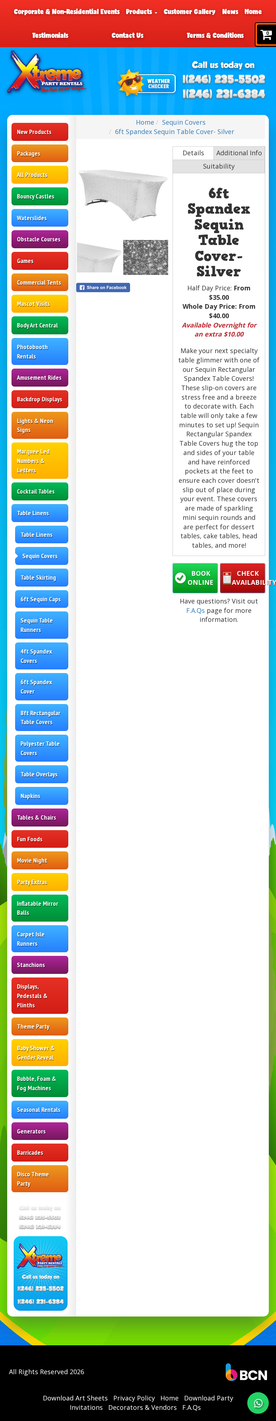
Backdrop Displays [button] (39, 399)
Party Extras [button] (32, 882)
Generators (31, 1131)
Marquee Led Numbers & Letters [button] (33, 460)
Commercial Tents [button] (39, 282)
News (230, 11)
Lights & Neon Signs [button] (35, 425)
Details (193, 152)
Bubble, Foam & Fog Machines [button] (36, 1083)
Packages (28, 153)
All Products (32, 174)
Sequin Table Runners (36, 625)
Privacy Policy (134, 1398)
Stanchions (31, 965)
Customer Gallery (190, 11)
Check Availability (248, 578)
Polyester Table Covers (40, 748)
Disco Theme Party (33, 1179)
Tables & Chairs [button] (36, 817)
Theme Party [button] (33, 1026)
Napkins (30, 796)
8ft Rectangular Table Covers (40, 717)
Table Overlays (39, 774)
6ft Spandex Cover (36, 686)
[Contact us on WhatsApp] (258, 1403)
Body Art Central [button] (37, 325)
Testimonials (50, 35)
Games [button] (25, 261)
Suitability (219, 166)
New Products (34, 132)
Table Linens (36, 534)
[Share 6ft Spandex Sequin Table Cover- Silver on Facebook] (122, 287)
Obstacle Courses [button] (38, 239)
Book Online (200, 578)
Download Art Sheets (75, 1398)
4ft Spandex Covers (36, 656)
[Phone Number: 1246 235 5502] (224, 79)
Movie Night (32, 860)
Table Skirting (38, 577)
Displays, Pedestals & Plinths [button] (32, 995)
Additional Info (239, 152)
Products (140, 11)
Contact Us (127, 35)
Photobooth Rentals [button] (32, 351)
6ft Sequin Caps (40, 599)
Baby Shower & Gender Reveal (36, 1052)
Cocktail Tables (36, 491)
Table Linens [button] (33, 513)
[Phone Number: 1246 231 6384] (224, 94)
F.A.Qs (195, 610)
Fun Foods (29, 839)
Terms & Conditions (215, 35)
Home (253, 11)
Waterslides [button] (32, 218)
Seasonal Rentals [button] (38, 1109)
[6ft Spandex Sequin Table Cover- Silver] (122, 192)
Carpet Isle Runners (31, 939)
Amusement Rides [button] (39, 377)
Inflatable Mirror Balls (37, 908)
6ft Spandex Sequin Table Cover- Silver (174, 131)
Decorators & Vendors (142, 1407)
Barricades (30, 1152)
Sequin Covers (40, 556)
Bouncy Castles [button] (35, 196)
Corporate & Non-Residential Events (67, 11)
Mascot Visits (33, 303)
